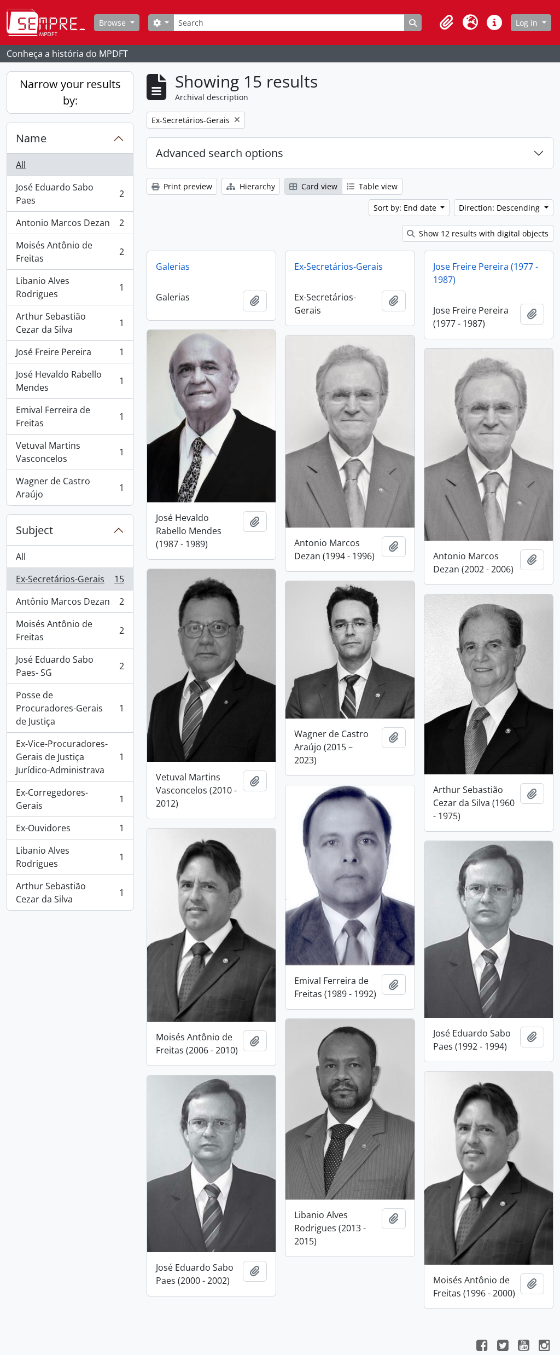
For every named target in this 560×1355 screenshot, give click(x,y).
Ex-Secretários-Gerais (69, 581)
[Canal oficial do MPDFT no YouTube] (523, 1347)
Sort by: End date (406, 207)
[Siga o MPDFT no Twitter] (502, 1347)
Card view (318, 186)
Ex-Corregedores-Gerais (69, 799)
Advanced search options (219, 153)
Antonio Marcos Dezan (69, 225)
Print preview (186, 186)
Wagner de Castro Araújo (69, 487)
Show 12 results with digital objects (483, 233)
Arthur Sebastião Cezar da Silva (69, 322)
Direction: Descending (500, 207)
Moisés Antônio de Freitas (69, 251)
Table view (377, 186)
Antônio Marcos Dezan (69, 604)
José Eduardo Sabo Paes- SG (69, 666)
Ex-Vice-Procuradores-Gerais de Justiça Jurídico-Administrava (69, 757)
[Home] (50, 22)
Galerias (173, 266)
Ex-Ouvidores (69, 830)
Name (31, 138)
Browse (113, 23)
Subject (34, 530)
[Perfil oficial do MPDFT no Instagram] (544, 1347)
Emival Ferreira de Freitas (69, 416)
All (21, 165)
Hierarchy (256, 186)
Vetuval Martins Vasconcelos (69, 452)
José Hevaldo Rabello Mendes (69, 380)
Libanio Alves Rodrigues (69, 287)
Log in (528, 23)
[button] (446, 22)
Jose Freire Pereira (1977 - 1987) (485, 273)
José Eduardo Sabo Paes (69, 193)
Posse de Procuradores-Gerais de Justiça (69, 708)
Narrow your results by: (70, 92)
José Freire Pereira (69, 354)
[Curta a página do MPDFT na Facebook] (481, 1347)
